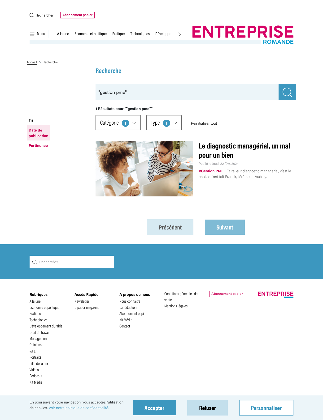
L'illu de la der (39, 363)
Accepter (154, 407)
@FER (33, 351)
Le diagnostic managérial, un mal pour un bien (244, 150)
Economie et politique (91, 33)
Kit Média (36, 382)
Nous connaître (129, 301)
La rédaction (128, 307)
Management (39, 338)
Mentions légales (176, 306)
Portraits (35, 357)
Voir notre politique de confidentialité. (79, 407)
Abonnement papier (77, 15)
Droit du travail (39, 332)
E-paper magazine (86, 307)
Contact (124, 326)
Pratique (118, 33)
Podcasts (36, 376)
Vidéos (34, 370)
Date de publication (38, 132)
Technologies (140, 33)
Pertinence (38, 145)
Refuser (207, 407)
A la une (63, 33)
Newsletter (81, 301)
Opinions (36, 345)
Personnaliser (266, 407)
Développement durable (46, 326)
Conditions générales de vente (180, 297)
